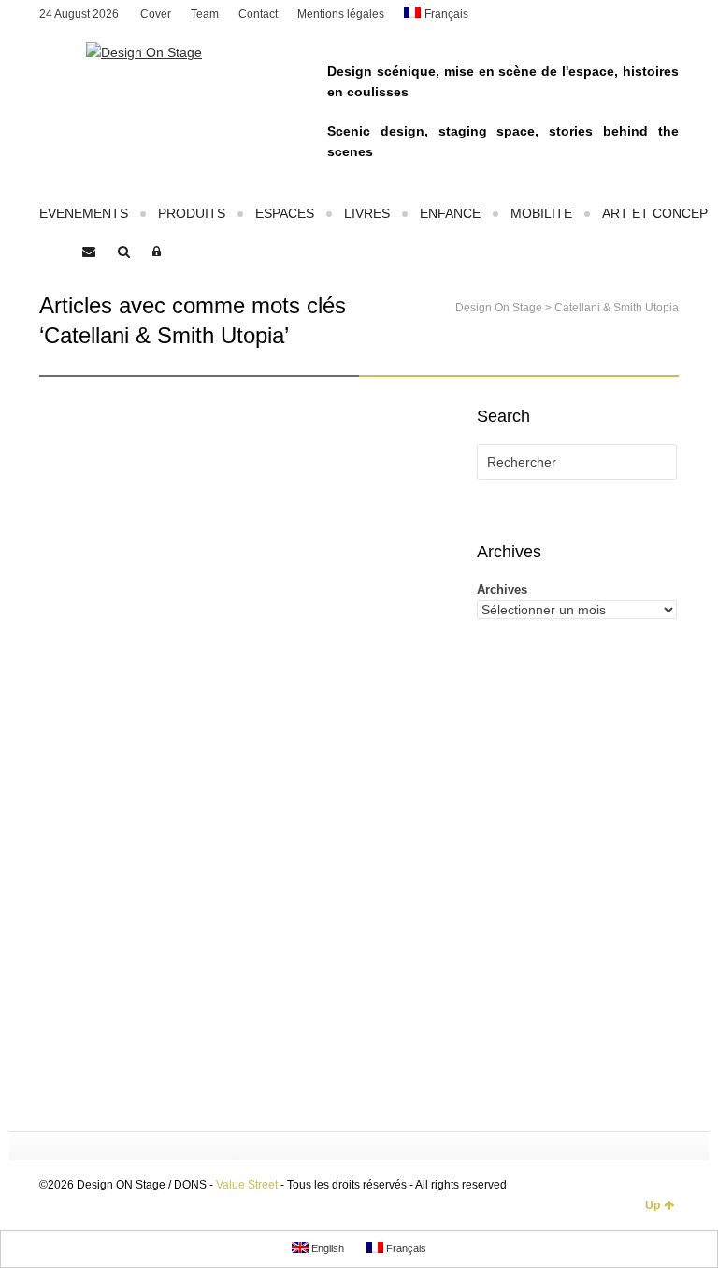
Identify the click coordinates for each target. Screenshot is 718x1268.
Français (446, 14)
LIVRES (367, 213)
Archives (502, 590)
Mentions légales (340, 14)
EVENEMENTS (83, 213)
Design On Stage (498, 307)
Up (652, 1205)
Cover (155, 14)
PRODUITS (191, 213)
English (326, 1248)
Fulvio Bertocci (126, 666)
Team (205, 14)
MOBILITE (541, 213)
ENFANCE (450, 213)
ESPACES (284, 213)
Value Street (247, 1184)
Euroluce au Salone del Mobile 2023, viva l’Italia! (137, 615)
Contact (258, 14)
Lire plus (84, 1037)
